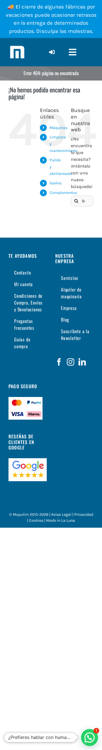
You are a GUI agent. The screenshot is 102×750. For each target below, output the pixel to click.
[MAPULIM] (17, 45)
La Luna (68, 520)
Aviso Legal (61, 514)
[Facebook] (59, 362)
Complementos (63, 192)
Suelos (55, 183)
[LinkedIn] (82, 362)
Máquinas (58, 127)
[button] (89, 737)
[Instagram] (70, 362)
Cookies (36, 520)
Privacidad (83, 514)
